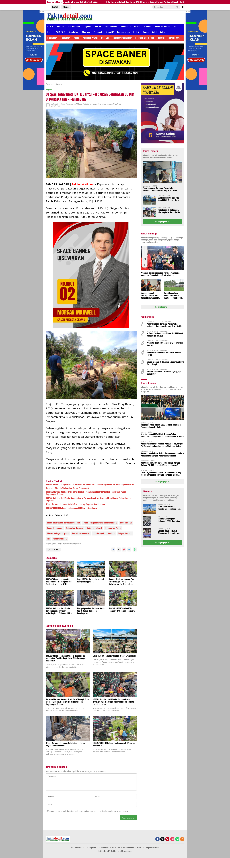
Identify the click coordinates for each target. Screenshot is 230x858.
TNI (174, 26)
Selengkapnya (161, 221)
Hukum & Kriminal (162, 26)
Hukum (137, 26)
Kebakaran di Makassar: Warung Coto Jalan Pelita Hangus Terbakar (182, 2)
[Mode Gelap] (183, 7)
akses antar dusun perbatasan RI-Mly (63, 523)
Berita (50, 26)
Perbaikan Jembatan (81, 533)
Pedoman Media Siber (122, 38)
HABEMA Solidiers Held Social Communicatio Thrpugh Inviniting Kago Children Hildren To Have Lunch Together (88, 499)
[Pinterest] (167, 839)
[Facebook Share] (113, 549)
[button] (177, 7)
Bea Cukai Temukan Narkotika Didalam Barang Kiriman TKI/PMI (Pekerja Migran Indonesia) (160, 464)
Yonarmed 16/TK (60, 539)
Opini (154, 32)
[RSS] (182, 839)
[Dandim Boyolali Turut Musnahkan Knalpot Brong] (147, 533)
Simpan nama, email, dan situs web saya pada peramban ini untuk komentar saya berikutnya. (88, 811)
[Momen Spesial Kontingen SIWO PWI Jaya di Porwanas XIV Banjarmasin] (151, 285)
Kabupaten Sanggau (74, 528)
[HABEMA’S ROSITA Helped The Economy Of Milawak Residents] (123, 598)
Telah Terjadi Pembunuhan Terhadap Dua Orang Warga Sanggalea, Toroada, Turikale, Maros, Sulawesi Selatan (161, 473)
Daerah (98, 26)
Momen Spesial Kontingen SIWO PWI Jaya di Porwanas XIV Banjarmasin (150, 295)
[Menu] (47, 7)
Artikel (163, 32)
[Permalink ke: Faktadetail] (48, 105)
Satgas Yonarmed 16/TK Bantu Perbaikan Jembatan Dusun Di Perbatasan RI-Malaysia (91, 104)
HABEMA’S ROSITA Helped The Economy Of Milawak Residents (71, 508)
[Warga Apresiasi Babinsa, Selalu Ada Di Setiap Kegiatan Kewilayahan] (91, 598)
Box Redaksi (76, 847)
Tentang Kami (174, 38)
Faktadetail (55, 104)
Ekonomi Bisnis (110, 26)
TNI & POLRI (60, 32)
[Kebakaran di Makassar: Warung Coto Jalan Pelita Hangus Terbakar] (149, 212)
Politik (136, 32)
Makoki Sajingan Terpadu (58, 533)
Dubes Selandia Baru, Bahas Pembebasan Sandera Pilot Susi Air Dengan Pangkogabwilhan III (162, 454)
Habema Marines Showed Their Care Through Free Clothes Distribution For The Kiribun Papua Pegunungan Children (86, 493)
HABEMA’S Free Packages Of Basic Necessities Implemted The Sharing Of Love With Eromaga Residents (90, 484)
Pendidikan (126, 26)
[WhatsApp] (177, 839)
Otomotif (110, 32)
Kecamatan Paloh (113, 528)
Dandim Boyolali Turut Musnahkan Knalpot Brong (169, 532)
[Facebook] (157, 839)
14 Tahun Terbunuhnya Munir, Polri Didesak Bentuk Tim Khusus (165, 334)
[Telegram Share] (129, 549)
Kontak (55, 7)
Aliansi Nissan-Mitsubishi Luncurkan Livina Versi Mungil (165, 363)
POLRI (49, 32)
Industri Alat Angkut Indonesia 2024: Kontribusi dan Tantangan (169, 520)
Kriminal (147, 26)
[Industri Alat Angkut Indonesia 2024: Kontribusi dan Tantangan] (147, 521)
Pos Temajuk (98, 533)
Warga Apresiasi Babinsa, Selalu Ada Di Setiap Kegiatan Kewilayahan (75, 504)
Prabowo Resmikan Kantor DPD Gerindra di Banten (165, 344)
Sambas (111, 533)
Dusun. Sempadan (54, 528)
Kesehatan (73, 32)
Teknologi (98, 32)
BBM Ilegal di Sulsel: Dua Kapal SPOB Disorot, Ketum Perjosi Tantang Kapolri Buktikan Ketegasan (95, 2)
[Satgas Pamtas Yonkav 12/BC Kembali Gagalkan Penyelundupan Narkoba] (162, 407)
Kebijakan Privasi (90, 38)
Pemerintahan (123, 32)
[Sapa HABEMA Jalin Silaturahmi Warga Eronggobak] (91, 569)
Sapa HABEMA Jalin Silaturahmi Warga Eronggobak (67, 488)
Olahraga (86, 32)
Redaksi (161, 38)
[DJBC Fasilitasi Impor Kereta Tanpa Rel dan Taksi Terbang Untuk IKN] (149, 509)
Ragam (146, 32)
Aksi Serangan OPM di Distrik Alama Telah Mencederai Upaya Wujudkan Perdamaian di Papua (162, 435)
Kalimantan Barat (94, 528)
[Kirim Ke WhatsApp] (135, 549)
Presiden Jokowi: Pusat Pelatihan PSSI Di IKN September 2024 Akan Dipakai (174, 295)
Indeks (76, 38)
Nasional (60, 26)
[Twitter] (162, 839)
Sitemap (66, 7)
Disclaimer (52, 38)
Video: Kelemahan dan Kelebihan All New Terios (164, 353)
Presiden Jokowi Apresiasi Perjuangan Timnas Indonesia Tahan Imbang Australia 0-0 (160, 274)
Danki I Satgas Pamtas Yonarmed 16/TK (100, 523)
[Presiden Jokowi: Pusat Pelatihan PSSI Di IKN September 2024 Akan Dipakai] (174, 285)
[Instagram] (172, 839)
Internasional (74, 26)
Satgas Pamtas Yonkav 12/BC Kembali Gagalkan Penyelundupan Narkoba (161, 426)
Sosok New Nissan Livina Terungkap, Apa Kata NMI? (164, 372)
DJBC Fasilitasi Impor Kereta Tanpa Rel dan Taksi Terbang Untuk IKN (169, 507)
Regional (87, 26)
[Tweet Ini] (119, 549)
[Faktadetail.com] (70, 16)
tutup (42, 11)
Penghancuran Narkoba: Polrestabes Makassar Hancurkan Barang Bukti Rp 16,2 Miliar (160, 189)
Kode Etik (105, 38)
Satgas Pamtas (125, 533)
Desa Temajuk (126, 523)
